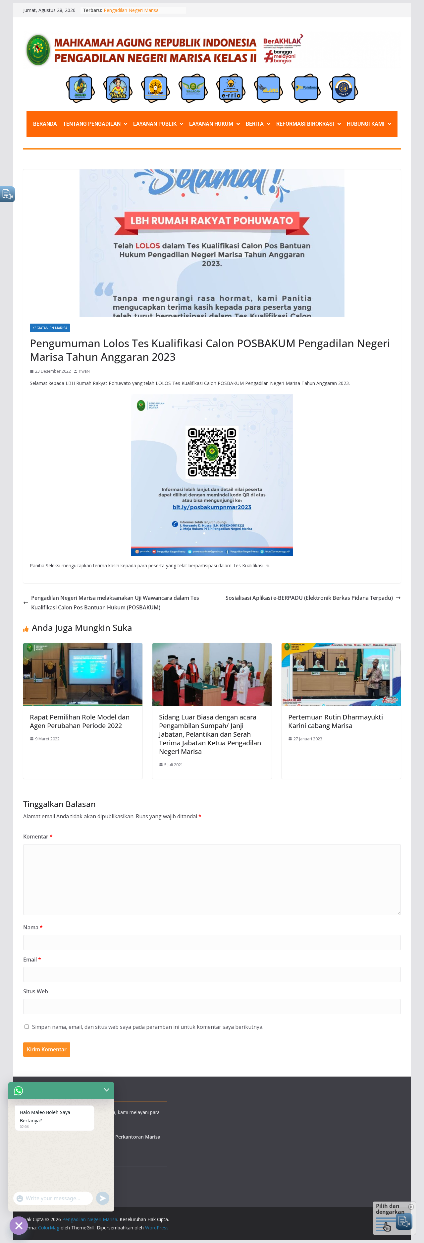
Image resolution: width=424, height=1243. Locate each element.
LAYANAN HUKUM (211, 124)
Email (32, 959)
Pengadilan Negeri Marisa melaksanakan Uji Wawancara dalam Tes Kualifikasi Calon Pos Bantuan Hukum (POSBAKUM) (115, 602)
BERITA (255, 124)
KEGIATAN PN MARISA (49, 328)
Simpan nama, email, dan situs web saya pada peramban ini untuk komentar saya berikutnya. (147, 1026)
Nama (33, 927)
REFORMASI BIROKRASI (305, 124)
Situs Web (35, 991)
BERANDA (45, 124)
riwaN (84, 371)
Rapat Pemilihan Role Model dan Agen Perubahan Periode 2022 (80, 721)
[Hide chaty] (19, 1225)
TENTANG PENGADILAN (92, 124)
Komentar (38, 836)
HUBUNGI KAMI (366, 124)
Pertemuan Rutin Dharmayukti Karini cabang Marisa (335, 721)
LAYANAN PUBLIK (155, 124)
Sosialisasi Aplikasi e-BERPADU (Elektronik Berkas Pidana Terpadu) (309, 597)
